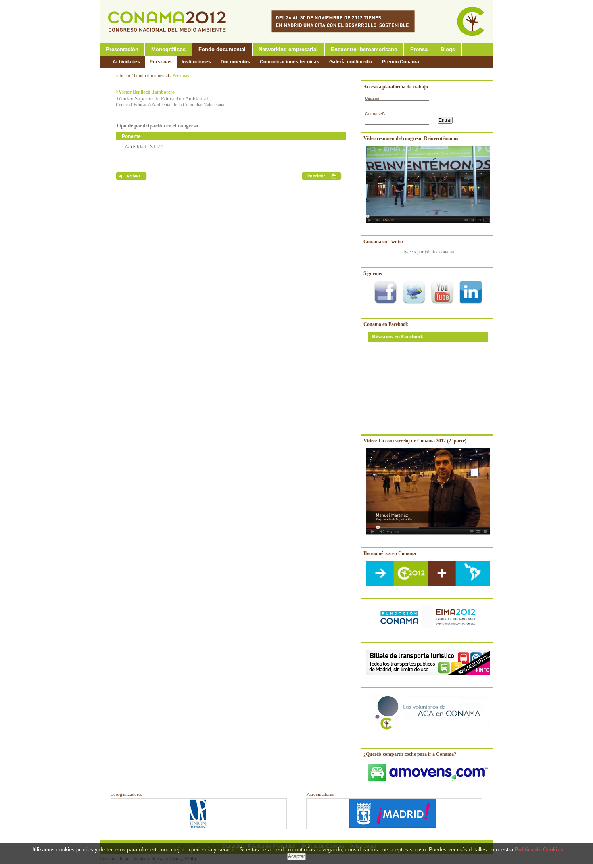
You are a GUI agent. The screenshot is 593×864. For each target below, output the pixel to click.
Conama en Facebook (385, 324)
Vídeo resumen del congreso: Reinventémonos (410, 138)
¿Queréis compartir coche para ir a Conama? (409, 754)
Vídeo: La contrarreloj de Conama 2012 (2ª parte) (414, 441)
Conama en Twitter (383, 241)
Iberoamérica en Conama (389, 553)
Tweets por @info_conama (428, 252)
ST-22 (156, 147)
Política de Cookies (539, 850)
